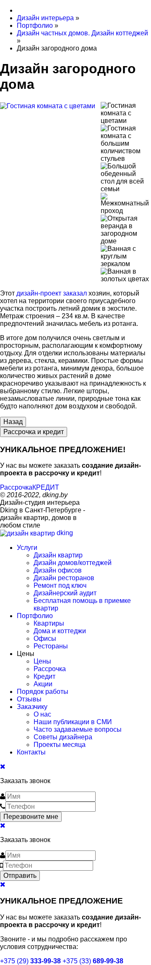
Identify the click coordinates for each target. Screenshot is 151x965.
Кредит (44, 676)
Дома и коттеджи (60, 630)
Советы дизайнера (63, 737)
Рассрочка (16, 487)
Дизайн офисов (58, 570)
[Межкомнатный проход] (126, 204)
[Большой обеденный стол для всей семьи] (126, 178)
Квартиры (49, 623)
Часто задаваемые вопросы (78, 729)
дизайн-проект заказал (51, 293)
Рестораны (51, 646)
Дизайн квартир (58, 555)
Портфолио (35, 615)
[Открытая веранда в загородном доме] (126, 230)
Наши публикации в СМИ (73, 721)
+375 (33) (92, 961)
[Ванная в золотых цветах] (126, 275)
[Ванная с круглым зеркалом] (126, 256)
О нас (42, 714)
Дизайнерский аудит (65, 593)
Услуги (27, 547)
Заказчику (32, 706)
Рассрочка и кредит (33, 431)
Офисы (45, 638)
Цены (42, 661)
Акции (43, 684)
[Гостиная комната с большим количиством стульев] (126, 144)
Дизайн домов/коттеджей (73, 562)
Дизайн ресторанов (64, 577)
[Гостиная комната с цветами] (50, 109)
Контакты (31, 752)
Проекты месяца (60, 744)
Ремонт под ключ (60, 585)
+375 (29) (30, 961)
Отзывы (29, 699)
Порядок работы (42, 691)
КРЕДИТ (45, 487)
